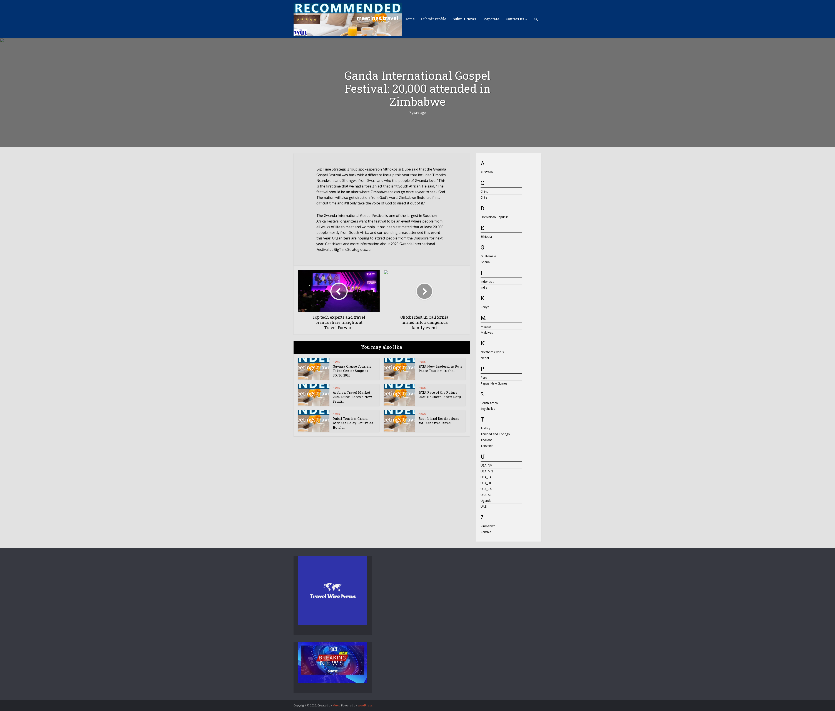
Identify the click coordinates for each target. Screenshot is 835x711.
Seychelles (488, 409)
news (336, 361)
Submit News (464, 19)
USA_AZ (486, 495)
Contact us (515, 19)
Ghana (485, 262)
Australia (487, 172)
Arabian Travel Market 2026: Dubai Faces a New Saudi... (352, 396)
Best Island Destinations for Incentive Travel (439, 420)
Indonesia (487, 281)
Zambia (486, 532)
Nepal (485, 358)
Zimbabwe (488, 526)
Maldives (487, 332)
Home (409, 19)
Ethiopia (486, 236)
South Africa (489, 403)
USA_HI (486, 483)
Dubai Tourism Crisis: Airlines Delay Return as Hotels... (353, 423)
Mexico (486, 327)
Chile (484, 197)
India (484, 287)
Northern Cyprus (492, 352)
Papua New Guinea (494, 383)
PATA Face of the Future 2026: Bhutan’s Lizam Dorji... (441, 394)
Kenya (485, 307)
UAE (483, 506)
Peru (484, 377)
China (484, 191)
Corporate (491, 19)
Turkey (485, 428)
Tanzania (487, 446)
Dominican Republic (494, 217)
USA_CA (486, 489)
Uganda (486, 501)
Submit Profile (433, 19)
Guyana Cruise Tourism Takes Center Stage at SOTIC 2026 (352, 370)
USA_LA (486, 477)
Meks (336, 705)
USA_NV (486, 465)
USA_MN (487, 471)
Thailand (487, 440)
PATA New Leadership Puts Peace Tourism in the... (440, 368)
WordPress (365, 705)
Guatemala (488, 256)
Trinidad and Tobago (495, 434)
